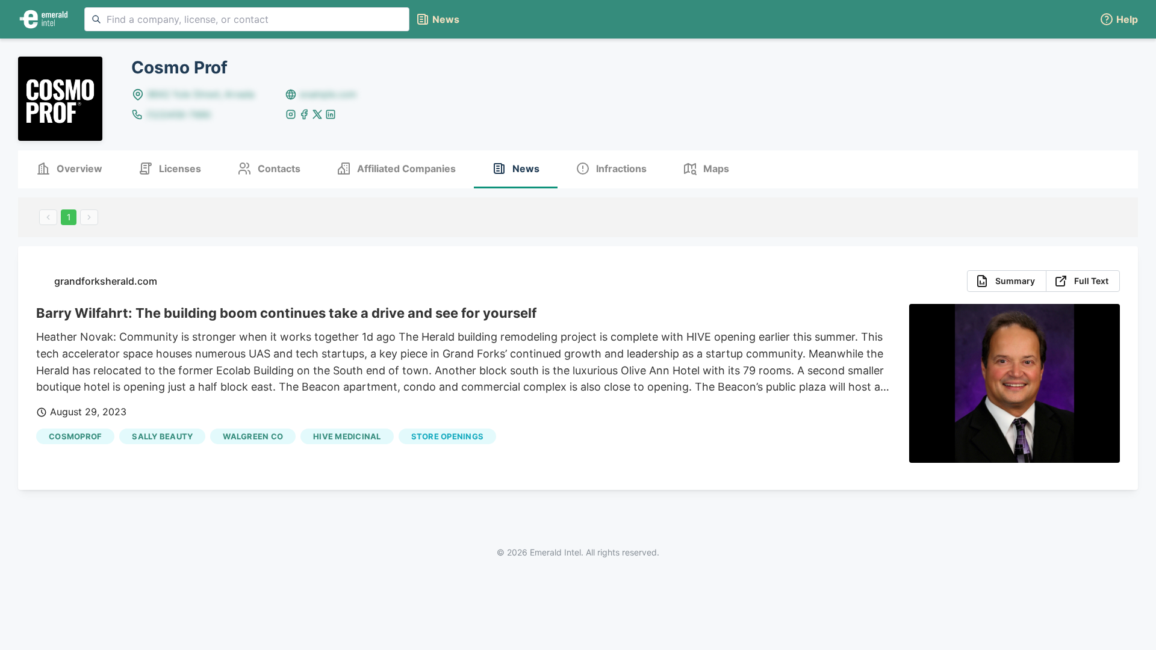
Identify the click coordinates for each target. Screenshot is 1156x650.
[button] (1118, 19)
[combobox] (246, 19)
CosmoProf (75, 436)
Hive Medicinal (347, 436)
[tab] (69, 169)
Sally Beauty (162, 436)
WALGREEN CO (253, 436)
